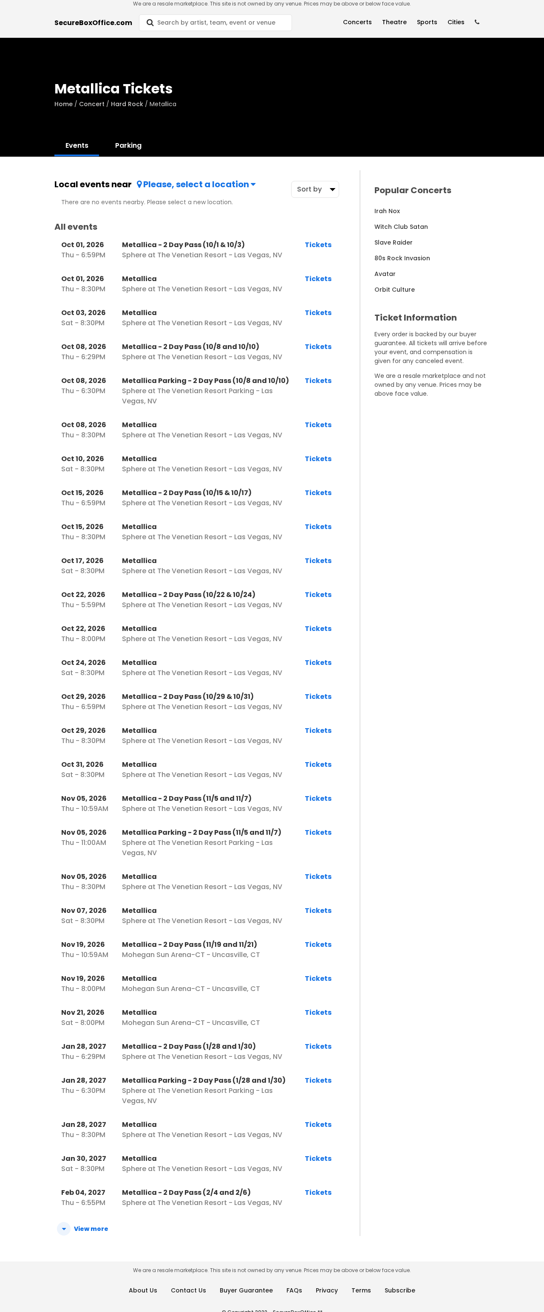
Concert (92, 104)
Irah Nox (387, 211)
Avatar (385, 274)
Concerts (357, 22)
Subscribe (400, 1290)
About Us (143, 1290)
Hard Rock (127, 104)
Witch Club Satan (401, 226)
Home (63, 104)
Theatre (394, 22)
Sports (427, 22)
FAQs (294, 1290)
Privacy (327, 1290)
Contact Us (188, 1290)
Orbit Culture (394, 289)
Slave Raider (393, 242)
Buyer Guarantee (246, 1290)
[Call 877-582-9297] (477, 22)
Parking (128, 145)
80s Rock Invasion (402, 258)
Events (76, 145)
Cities (456, 22)
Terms (361, 1290)
